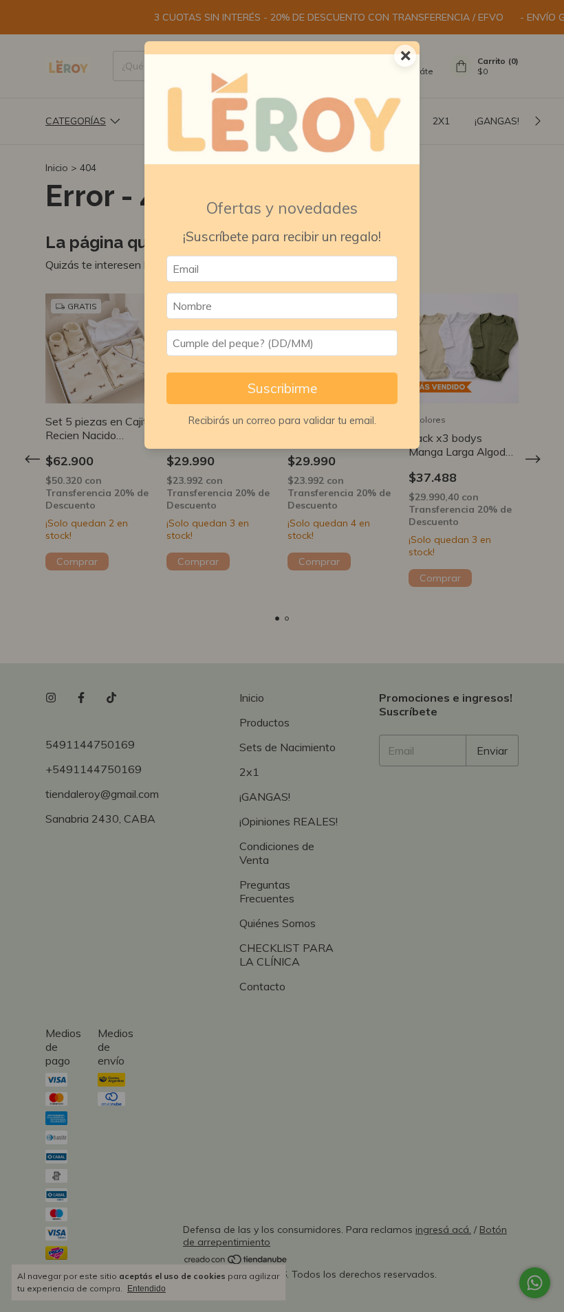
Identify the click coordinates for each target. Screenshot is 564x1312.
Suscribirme (282, 388)
